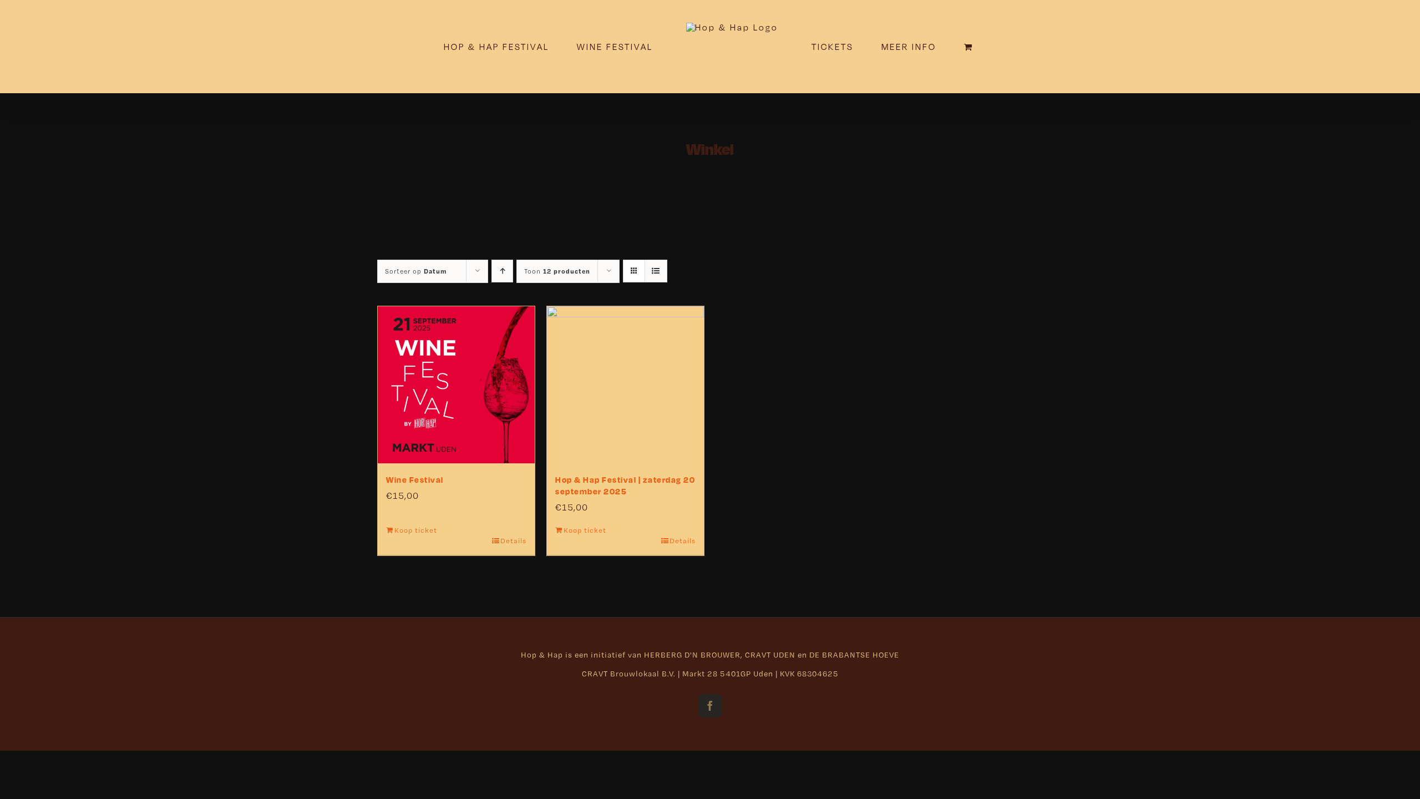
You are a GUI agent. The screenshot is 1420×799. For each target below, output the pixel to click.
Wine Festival (415, 479)
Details (513, 541)
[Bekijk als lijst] (656, 271)
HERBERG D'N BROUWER (692, 654)
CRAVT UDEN (770, 654)
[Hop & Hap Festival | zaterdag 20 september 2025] (625, 384)
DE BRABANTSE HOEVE (854, 654)
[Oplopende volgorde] (502, 271)
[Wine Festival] (456, 384)
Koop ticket (415, 530)
